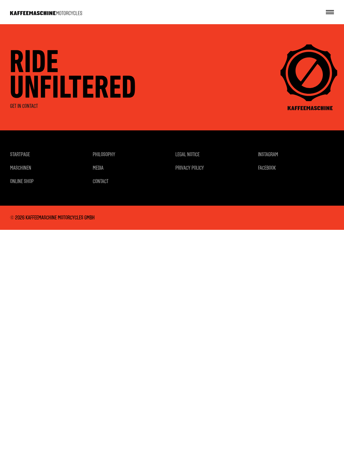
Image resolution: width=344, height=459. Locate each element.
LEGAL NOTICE (187, 154)
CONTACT (101, 181)
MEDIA (98, 168)
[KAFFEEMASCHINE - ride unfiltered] (46, 12)
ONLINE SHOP (22, 181)
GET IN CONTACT (24, 106)
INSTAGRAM (268, 154)
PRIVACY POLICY (189, 168)
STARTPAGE (20, 154)
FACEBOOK (267, 168)
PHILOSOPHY (104, 154)
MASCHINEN (20, 168)
